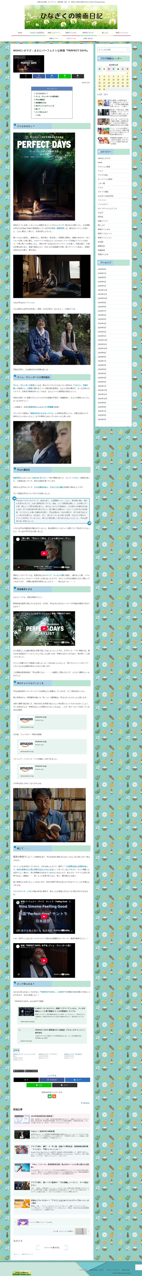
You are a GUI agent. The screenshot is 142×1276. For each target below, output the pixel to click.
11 (109, 79)
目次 (49, 88)
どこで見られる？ (42, 112)
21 (123, 83)
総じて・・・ (40, 109)
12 (113, 79)
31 (104, 89)
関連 (38, 115)
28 (123, 86)
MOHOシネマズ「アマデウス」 (48, 1054)
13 (118, 79)
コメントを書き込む (52, 1247)
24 (104, 86)
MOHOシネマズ (19, 1071)
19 (113, 83)
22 (127, 83)
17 (104, 83)
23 (100, 86)
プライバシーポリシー (113, 1270)
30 (100, 89)
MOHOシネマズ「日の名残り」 (73, 1054)
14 (123, 79)
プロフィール (83, 1270)
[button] (78, 76)
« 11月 (99, 94)
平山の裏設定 (40, 99)
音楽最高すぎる (41, 103)
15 (127, 79)
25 (109, 86)
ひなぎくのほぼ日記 (32, 1071)
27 (118, 86)
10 (104, 79)
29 (127, 86)
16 (100, 83)
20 (118, 83)
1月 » (106, 94)
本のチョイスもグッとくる (45, 106)
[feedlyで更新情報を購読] (50, 1096)
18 (109, 83)
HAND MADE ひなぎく (96, 1270)
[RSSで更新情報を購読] (54, 1096)
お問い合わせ (126, 1270)
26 (113, 86)
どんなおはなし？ (42, 93)
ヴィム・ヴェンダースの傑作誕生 (47, 96)
